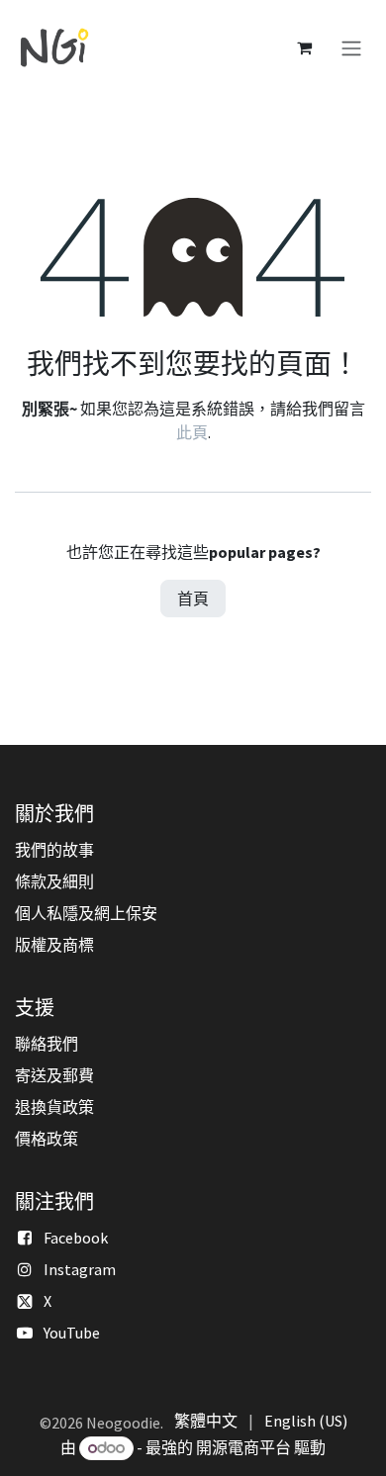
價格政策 (46, 1139)
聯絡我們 (46, 1044)
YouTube (72, 1332)
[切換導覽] (351, 47)
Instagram (80, 1269)
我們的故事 (54, 850)
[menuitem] (206, 1420)
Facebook (76, 1237)
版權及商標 (54, 945)
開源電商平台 (243, 1447)
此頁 (192, 432)
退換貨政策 (54, 1107)
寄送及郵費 (54, 1075)
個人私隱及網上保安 (86, 913)
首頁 (193, 598)
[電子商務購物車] (304, 47)
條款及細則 (54, 881)
